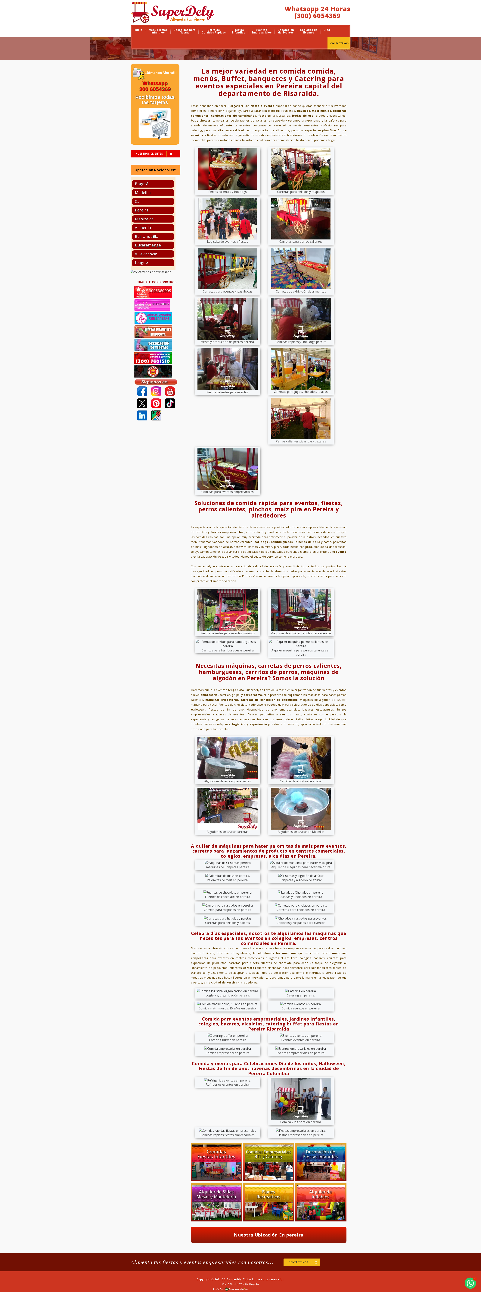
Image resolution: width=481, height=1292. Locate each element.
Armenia (143, 227)
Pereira (141, 210)
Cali (138, 201)
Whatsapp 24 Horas (317, 8)
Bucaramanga (148, 245)
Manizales (144, 218)
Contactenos (339, 43)
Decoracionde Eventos (286, 31)
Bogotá (141, 183)
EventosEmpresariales (261, 31)
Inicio (138, 30)
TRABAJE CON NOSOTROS (157, 282)
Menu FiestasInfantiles (158, 31)
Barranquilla (146, 236)
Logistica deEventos (309, 31)
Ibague (141, 262)
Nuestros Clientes (149, 153)
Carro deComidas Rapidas (214, 31)
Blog (327, 30)
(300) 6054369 (317, 15)
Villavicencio (146, 253)
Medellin (143, 192)
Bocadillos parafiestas (184, 31)
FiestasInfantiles (238, 31)
